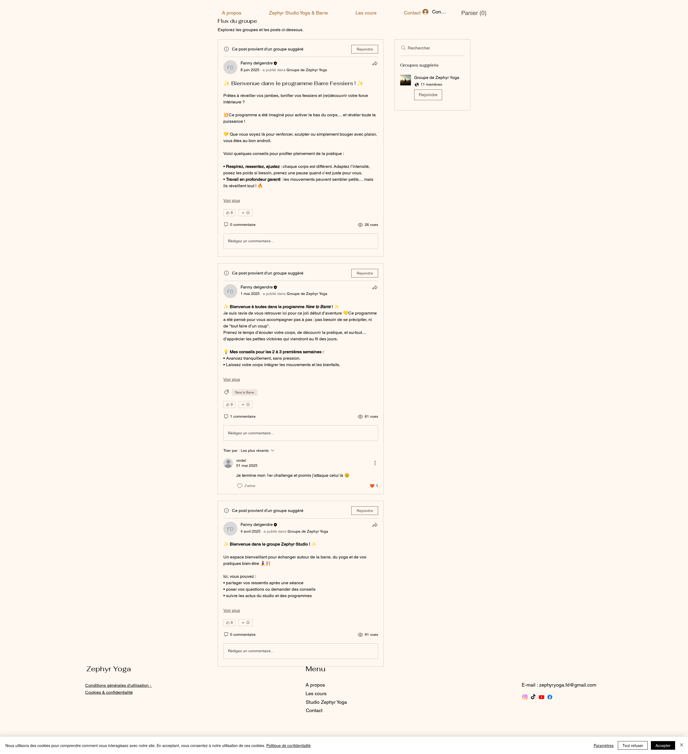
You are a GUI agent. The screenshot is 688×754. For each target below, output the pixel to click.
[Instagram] (525, 697)
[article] (301, 148)
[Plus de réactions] (245, 212)
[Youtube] (541, 697)
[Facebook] (550, 697)
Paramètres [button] (604, 745)
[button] (467, 12)
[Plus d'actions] (375, 463)
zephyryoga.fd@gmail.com (567, 685)
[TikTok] (533, 697)
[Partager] (375, 63)
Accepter (663, 745)
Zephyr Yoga (108, 668)
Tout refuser (632, 745)
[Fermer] (681, 745)
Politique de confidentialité (288, 745)
